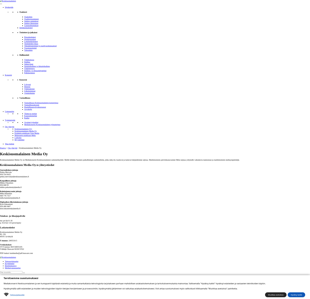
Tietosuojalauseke (11, 261)
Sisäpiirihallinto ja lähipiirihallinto (37, 66)
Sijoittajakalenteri (26, 28)
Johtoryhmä (28, 64)
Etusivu (3, 148)
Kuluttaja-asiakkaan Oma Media (27, 133)
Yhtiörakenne (29, 89)
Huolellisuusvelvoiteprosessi (35, 107)
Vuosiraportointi (30, 48)
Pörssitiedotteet (30, 37)
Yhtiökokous (29, 60)
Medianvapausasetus (13, 268)
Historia (27, 87)
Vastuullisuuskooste (31, 105)
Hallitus (27, 62)
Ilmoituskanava (10, 266)
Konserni (8, 75)
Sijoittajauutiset (30, 39)
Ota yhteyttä (9, 127)
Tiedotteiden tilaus (31, 44)
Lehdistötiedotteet (31, 42)
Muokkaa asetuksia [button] (275, 295)
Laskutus (18, 138)
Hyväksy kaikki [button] (296, 295)
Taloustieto (28, 50)
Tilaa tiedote (9, 144)
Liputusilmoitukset (31, 26)
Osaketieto (28, 17)
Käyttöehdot (9, 264)
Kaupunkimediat (30, 116)
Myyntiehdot (19, 140)
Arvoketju (28, 109)
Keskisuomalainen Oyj (23, 129)
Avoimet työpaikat (31, 122)
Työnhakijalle (10, 120)
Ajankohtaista (29, 93)
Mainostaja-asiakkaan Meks (25, 135)
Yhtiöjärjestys (29, 69)
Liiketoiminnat (29, 91)
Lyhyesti (27, 84)
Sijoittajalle (9, 7)
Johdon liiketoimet (31, 23)
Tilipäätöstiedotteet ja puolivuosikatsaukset (40, 46)
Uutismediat (9, 111)
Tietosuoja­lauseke (17, 295)
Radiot (26, 118)
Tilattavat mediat (30, 114)
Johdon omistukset (31, 21)
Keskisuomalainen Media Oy (26, 131)
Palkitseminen (29, 73)
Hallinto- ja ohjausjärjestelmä (35, 71)
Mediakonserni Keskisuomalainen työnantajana (42, 125)
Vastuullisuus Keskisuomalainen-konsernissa (41, 103)
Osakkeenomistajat (31, 19)
